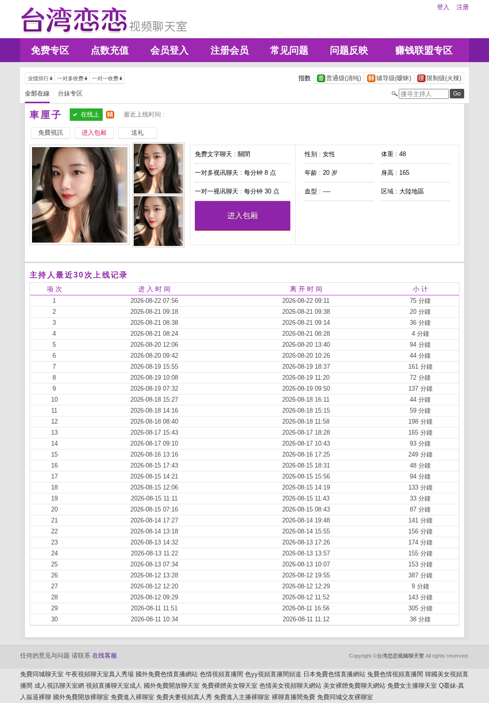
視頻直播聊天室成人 (114, 685)
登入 (443, 7)
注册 (463, 7)
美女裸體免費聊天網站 (354, 685)
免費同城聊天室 (42, 674)
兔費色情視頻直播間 (395, 674)
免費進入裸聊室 (132, 697)
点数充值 (110, 50)
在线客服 (104, 655)
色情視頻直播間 (221, 674)
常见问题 (289, 50)
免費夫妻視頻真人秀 (184, 697)
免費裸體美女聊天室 (229, 685)
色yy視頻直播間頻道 (273, 674)
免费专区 (50, 50)
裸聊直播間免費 (293, 697)
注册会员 (230, 50)
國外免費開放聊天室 (172, 685)
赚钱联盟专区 (424, 50)
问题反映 (349, 50)
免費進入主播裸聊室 (242, 697)
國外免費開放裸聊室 (81, 697)
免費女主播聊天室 (412, 685)
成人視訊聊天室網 (59, 685)
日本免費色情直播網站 (334, 674)
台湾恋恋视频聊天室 (400, 656)
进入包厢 (242, 216)
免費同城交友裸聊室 (345, 697)
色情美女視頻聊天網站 (290, 685)
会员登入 (169, 50)
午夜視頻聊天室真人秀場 (99, 674)
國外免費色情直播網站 (167, 674)
